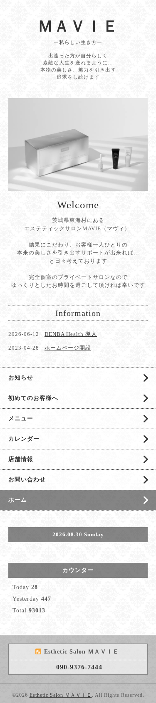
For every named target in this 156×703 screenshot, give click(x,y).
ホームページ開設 (68, 348)
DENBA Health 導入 (71, 334)
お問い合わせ (27, 479)
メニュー (20, 418)
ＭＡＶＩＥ (78, 26)
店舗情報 (20, 459)
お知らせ (20, 378)
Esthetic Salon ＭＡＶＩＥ (61, 695)
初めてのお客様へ (33, 398)
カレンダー (24, 439)
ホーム (17, 500)
